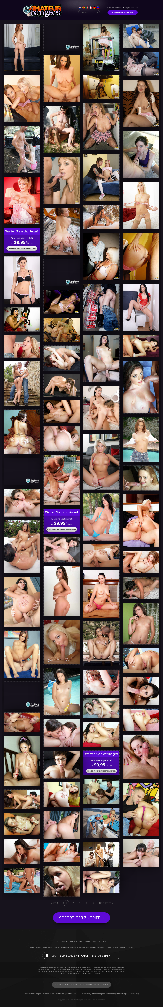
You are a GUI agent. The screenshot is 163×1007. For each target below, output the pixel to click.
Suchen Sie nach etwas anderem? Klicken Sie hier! (81, 984)
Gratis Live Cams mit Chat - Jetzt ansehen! (81, 955)
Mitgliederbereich (131, 7)
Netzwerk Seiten (115, 7)
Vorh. (56, 903)
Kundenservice (48, 994)
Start (57, 941)
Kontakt (69, 994)
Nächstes (105, 903)
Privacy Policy (134, 994)
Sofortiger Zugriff (121, 12)
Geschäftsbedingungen (32, 994)
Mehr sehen (103, 941)
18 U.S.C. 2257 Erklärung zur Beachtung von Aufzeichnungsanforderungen (101, 994)
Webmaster (60, 994)
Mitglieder (64, 941)
